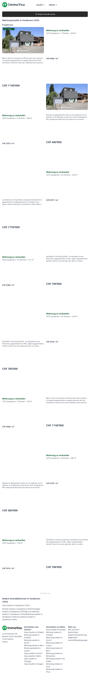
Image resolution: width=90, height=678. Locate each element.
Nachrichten (73, 632)
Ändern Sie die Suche (46, 14)
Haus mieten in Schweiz (56, 629)
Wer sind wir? (73, 629)
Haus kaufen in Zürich (33, 653)
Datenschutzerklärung (77, 635)
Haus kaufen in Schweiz (34, 632)
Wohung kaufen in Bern (34, 645)
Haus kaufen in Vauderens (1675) (16, 605)
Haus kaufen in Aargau (33, 664)
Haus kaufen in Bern (32, 656)
